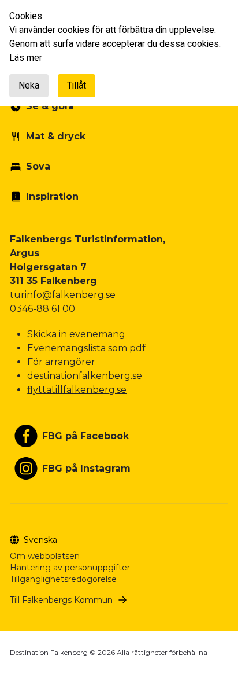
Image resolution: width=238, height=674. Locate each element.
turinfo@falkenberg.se (63, 294)
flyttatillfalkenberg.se (77, 389)
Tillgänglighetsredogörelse (63, 579)
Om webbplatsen (45, 556)
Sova (38, 166)
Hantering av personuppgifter (70, 567)
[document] (119, 53)
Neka (28, 86)
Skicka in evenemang (76, 334)
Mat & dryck (55, 136)
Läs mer (25, 58)
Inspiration (52, 196)
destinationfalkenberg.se (84, 375)
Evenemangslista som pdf (86, 347)
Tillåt (76, 86)
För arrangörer (61, 361)
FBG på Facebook (85, 435)
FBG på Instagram (86, 468)
